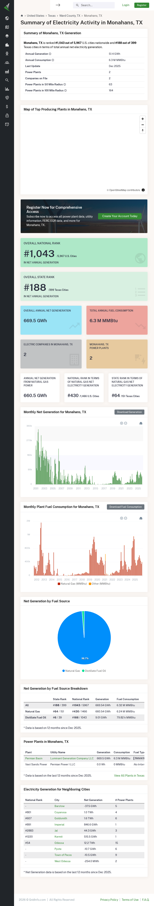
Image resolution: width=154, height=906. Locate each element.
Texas (52, 15)
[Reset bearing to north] (143, 130)
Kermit (59, 836)
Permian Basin (34, 758)
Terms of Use (130, 899)
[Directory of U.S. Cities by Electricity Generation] (7, 45)
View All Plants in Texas (129, 775)
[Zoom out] (143, 125)
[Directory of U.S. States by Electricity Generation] (7, 27)
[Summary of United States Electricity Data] (7, 18)
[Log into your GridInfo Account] (7, 115)
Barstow (60, 806)
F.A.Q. (145, 899)
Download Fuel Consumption (125, 506)
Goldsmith (61, 818)
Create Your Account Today (119, 216)
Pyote (58, 848)
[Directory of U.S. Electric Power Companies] (7, 62)
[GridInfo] (7, 7)
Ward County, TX (69, 15)
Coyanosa (60, 812)
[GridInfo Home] (21, 15)
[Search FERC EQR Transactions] (7, 80)
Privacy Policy (109, 899)
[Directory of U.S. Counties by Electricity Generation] (7, 36)
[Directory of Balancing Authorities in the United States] (7, 54)
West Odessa (62, 861)
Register (142, 5)
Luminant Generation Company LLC (72, 758)
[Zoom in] (143, 119)
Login (125, 5)
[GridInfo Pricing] (7, 106)
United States (35, 15)
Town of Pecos (63, 854)
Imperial (59, 824)
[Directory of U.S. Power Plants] (7, 71)
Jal (56, 830)
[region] (7, 450)
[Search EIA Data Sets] (7, 89)
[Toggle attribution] (143, 190)
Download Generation (129, 412)
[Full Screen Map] (7, 98)
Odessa (59, 842)
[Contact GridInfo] (7, 124)
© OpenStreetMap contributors (123, 190)
